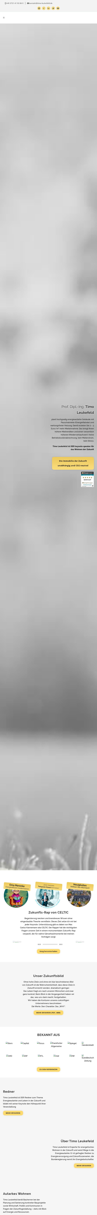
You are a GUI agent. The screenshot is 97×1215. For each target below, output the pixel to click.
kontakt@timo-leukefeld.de (40, 3)
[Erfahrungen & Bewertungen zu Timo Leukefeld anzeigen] (87, 479)
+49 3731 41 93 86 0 (14, 3)
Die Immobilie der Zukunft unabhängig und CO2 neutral (73, 463)
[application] (48, 945)
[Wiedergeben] (37, 944)
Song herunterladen (48, 951)
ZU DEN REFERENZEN (48, 1069)
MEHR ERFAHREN (13, 1113)
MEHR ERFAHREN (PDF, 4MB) (48, 1013)
